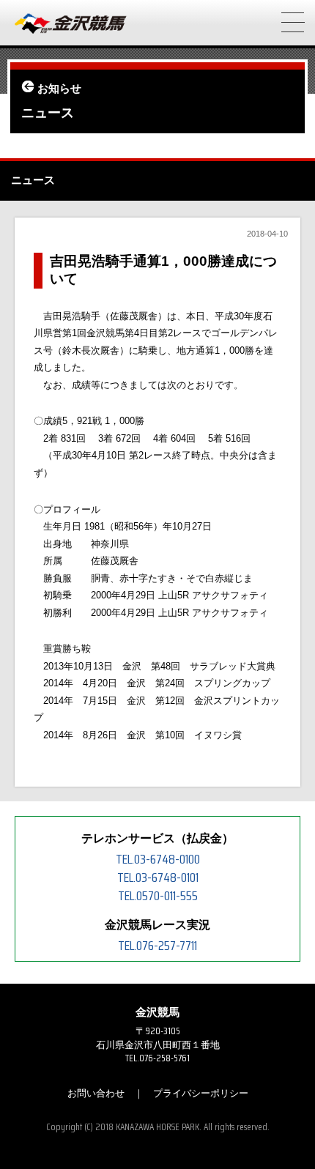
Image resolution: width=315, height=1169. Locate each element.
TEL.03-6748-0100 (158, 859)
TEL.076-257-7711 (157, 945)
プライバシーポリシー (200, 1093)
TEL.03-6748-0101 (158, 877)
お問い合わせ (96, 1093)
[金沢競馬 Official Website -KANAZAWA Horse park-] (71, 24)
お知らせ (59, 89)
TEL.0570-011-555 (158, 896)
